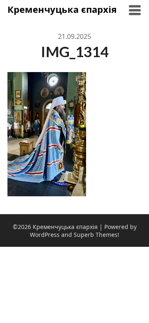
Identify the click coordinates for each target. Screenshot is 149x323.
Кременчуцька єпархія (62, 9)
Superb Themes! (96, 235)
